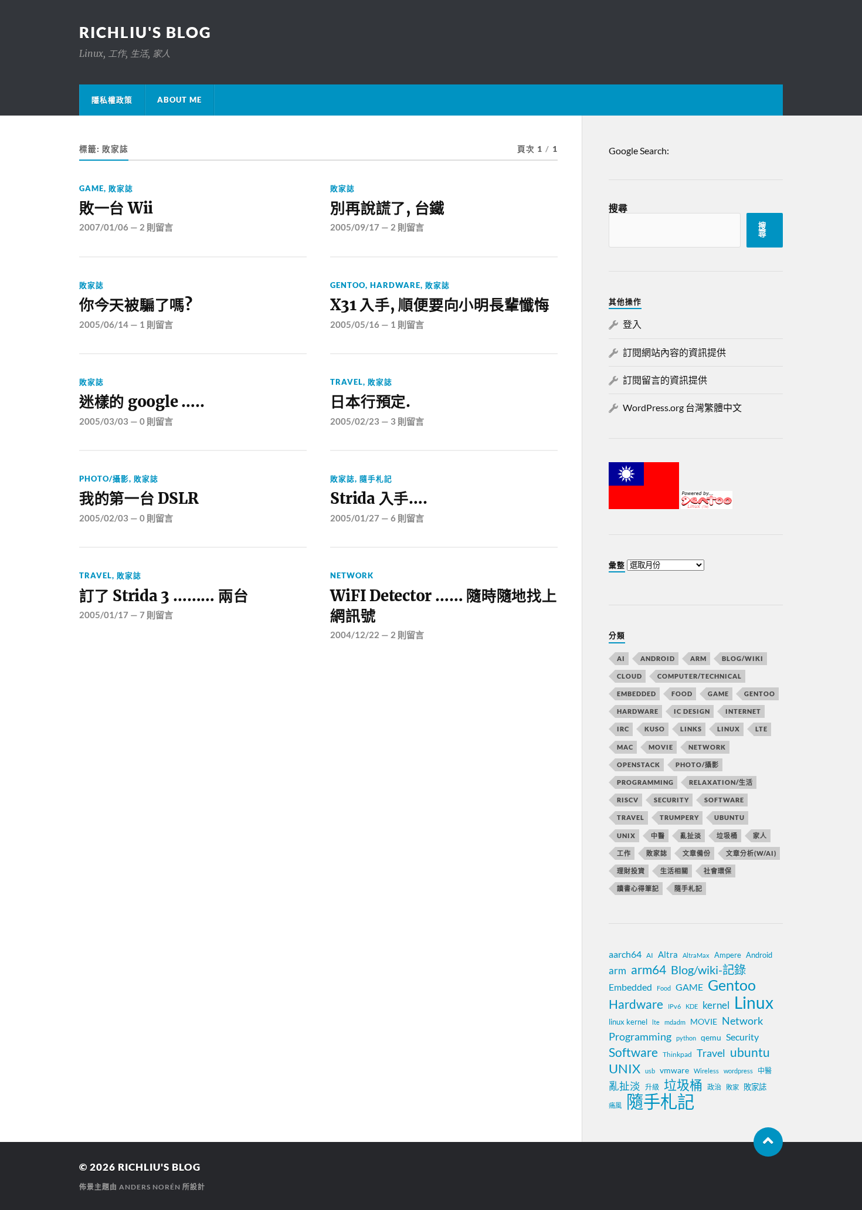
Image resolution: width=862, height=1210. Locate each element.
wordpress (738, 1071)
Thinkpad (677, 1054)
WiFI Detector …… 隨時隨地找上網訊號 (443, 606)
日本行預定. (370, 401)
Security (671, 800)
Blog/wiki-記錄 (708, 969)
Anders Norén (150, 1186)
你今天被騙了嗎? (135, 305)
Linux (728, 729)
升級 (652, 1087)
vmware (674, 1070)
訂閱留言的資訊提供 (665, 379)
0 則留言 (156, 421)
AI (621, 658)
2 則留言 (156, 227)
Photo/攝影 (104, 478)
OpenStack (638, 764)
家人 (760, 835)
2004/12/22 (354, 634)
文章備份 (697, 853)
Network (352, 575)
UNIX (626, 835)
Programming (645, 782)
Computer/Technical (699, 676)
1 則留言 (156, 324)
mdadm (674, 1022)
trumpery (679, 817)
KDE (691, 1006)
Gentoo (347, 285)
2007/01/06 (103, 227)
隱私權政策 (112, 99)
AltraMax (696, 955)
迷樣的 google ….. (141, 401)
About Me (179, 99)
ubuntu (750, 1052)
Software (724, 800)
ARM (698, 658)
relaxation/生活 (721, 782)
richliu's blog (145, 32)
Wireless (706, 1071)
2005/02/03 (103, 518)
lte (656, 1022)
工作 (624, 853)
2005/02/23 (354, 421)
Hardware (395, 285)
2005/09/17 (354, 227)
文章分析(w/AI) (751, 853)
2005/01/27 (354, 518)
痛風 (615, 1105)
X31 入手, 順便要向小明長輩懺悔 (439, 305)
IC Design (692, 711)
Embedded (636, 693)
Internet (743, 711)
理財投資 (631, 871)
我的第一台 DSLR (138, 498)
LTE (761, 729)
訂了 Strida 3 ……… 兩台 (163, 596)
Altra (668, 954)
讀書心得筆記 (638, 888)
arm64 (648, 969)
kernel (716, 1005)
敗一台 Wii (116, 208)
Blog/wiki (742, 658)
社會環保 (718, 871)
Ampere (727, 955)
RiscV (628, 800)
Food (682, 693)
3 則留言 (407, 421)
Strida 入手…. (378, 498)
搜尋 (618, 207)
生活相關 (674, 871)
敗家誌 (120, 188)
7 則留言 (156, 614)
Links (691, 729)
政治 (714, 1087)
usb (650, 1071)
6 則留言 (407, 518)
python (686, 1038)
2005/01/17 (103, 614)
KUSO (654, 729)
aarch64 (625, 954)
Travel (346, 382)
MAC (625, 747)
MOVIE (661, 747)
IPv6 (674, 1006)
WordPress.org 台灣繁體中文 (682, 407)
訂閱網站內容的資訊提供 (674, 352)
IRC (623, 729)
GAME (91, 188)
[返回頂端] (768, 1142)
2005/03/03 (103, 421)
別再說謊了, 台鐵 (387, 208)
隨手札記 (375, 478)
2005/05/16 (354, 324)
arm (617, 971)
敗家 (732, 1087)
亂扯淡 (690, 835)
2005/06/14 (103, 324)
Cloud (629, 676)
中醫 (658, 835)
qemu (711, 1037)
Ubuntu (729, 817)
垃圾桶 (727, 835)
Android (657, 658)
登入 (632, 324)
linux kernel (628, 1021)
